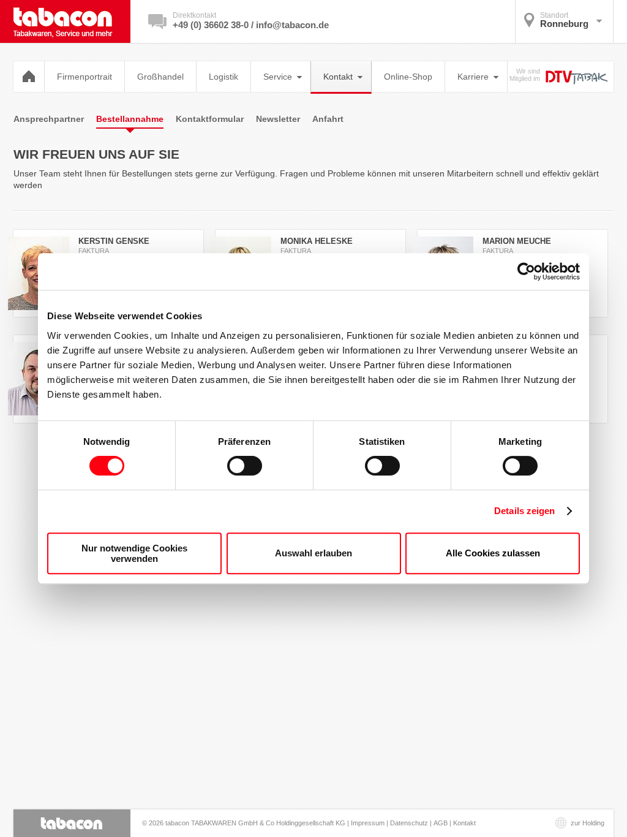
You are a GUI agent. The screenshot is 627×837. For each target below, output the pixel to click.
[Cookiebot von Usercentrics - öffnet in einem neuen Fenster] (526, 271)
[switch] (244, 465)
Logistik (223, 76)
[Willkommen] (29, 76)
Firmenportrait (84, 76)
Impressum (368, 823)
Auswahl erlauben (313, 553)
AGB (441, 823)
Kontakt (338, 76)
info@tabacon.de (292, 25)
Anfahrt (328, 119)
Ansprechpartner (48, 119)
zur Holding (587, 823)
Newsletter (278, 119)
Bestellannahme (129, 119)
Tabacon (71, 21)
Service (277, 76)
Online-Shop (408, 76)
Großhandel (160, 76)
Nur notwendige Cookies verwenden (134, 553)
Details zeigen (524, 511)
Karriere (473, 76)
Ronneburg (564, 20)
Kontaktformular (210, 119)
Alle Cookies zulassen (493, 553)
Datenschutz (409, 823)
